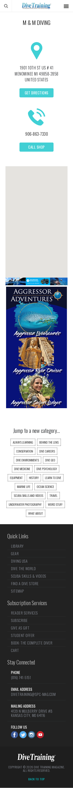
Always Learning (23, 442)
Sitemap (17, 591)
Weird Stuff (55, 504)
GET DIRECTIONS (36, 92)
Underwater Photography (25, 504)
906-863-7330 (36, 134)
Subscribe (19, 620)
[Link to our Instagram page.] (31, 734)
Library (17, 546)
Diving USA (19, 561)
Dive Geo (50, 460)
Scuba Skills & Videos (28, 576)
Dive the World (23, 568)
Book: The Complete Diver (31, 642)
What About (35, 513)
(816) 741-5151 (21, 677)
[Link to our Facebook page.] (14, 734)
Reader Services (24, 613)
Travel (53, 495)
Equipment (16, 477)
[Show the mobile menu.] (66, 6)
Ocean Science (45, 486)
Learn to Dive (53, 477)
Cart (15, 650)
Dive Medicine (22, 468)
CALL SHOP (36, 147)
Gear (15, 553)
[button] (36, 218)
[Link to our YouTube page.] (40, 734)
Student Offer (22, 635)
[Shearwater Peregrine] (36, 284)
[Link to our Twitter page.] (23, 734)
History (34, 477)
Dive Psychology (46, 468)
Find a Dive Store (25, 583)
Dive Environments (27, 460)
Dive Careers (47, 451)
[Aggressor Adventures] (36, 407)
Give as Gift (20, 627)
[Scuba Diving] (36, 6)
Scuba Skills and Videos (28, 495)
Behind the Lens (49, 442)
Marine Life (23, 486)
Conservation (24, 451)
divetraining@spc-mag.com (33, 694)
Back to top (36, 779)
